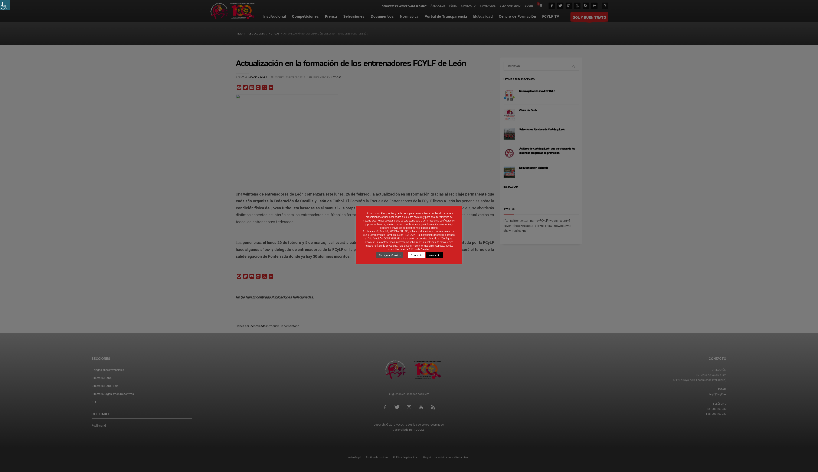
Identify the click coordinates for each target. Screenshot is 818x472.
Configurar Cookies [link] (389, 255)
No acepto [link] (434, 255)
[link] (5, 5)
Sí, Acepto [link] (416, 255)
